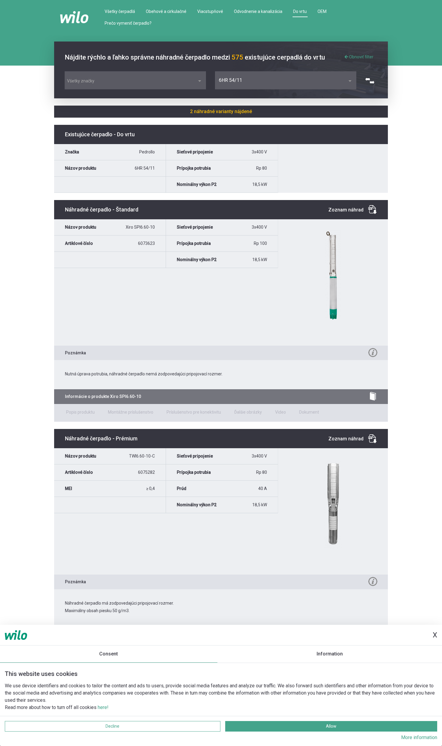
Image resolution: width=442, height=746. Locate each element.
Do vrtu (300, 11)
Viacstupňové (210, 11)
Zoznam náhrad (346, 210)
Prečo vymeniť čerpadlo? (128, 23)
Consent (108, 654)
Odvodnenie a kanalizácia (258, 11)
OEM (322, 11)
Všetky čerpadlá (120, 11)
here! (103, 707)
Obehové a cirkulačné (166, 11)
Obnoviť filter (360, 56)
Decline (112, 726)
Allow (331, 726)
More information (419, 737)
